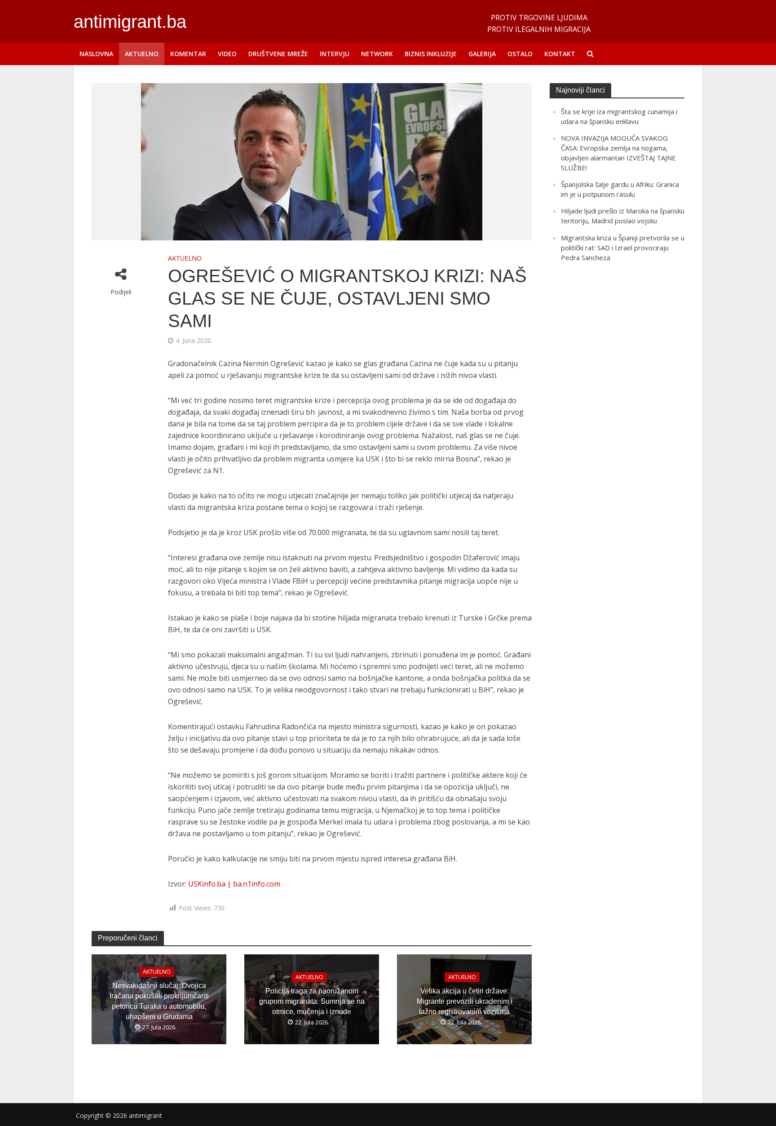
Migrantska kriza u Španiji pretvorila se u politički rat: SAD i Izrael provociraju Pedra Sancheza (622, 247)
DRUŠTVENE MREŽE (278, 53)
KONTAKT (559, 53)
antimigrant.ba (130, 21)
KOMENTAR (188, 53)
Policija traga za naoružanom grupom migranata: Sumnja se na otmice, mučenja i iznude (312, 1001)
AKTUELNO (142, 53)
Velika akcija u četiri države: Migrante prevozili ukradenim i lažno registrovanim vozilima (464, 1001)
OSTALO (520, 53)
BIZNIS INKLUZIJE (431, 53)
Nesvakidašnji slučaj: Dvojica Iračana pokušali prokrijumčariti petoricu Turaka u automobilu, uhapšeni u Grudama (159, 1001)
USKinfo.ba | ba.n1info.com (234, 884)
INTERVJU (334, 53)
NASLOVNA (96, 53)
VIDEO (227, 53)
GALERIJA (482, 53)
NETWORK (377, 53)
